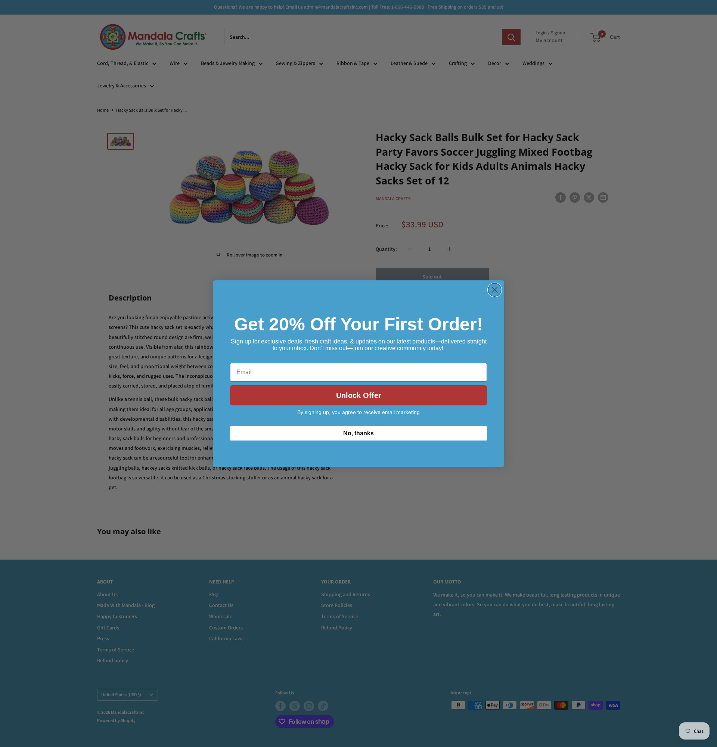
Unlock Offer (358, 395)
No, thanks (358, 433)
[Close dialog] (494, 289)
